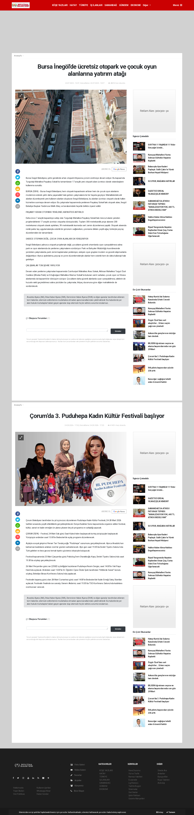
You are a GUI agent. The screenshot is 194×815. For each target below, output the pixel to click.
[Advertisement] (97, 32)
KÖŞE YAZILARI (60, 5)
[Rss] (39, 778)
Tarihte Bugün (135, 786)
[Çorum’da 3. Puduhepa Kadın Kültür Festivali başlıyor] (71, 469)
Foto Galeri (79, 765)
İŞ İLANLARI (96, 5)
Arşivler (78, 780)
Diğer (146, 5)
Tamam (171, 812)
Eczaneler (133, 780)
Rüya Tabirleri (163, 780)
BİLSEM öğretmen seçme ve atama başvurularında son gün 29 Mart (162, 346)
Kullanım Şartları (44, 788)
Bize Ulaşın (79, 791)
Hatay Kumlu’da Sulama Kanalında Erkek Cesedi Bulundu (159, 299)
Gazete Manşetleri (137, 798)
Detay (160, 812)
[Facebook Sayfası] (14, 778)
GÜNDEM (123, 5)
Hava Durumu (134, 770)
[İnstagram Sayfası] (24, 778)
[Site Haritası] (44, 778)
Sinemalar (133, 789)
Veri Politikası (19, 794)
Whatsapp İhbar (43, 791)
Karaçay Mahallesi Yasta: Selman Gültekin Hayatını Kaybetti (159, 158)
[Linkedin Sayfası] (34, 778)
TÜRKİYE (83, 5)
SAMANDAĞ (111, 5)
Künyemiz (79, 785)
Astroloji (161, 783)
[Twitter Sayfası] (19, 778)
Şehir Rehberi (134, 795)
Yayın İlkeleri (18, 791)
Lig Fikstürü (133, 783)
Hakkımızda (18, 788)
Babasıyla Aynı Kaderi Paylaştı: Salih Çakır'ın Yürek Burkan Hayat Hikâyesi (161, 169)
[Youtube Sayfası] (29, 778)
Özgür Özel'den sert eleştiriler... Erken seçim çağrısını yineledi (159, 323)
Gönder (118, 331)
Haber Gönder (43, 794)
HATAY (73, 5)
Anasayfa (18, 56)
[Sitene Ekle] (49, 778)
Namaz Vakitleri (135, 777)
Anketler (161, 773)
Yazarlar (78, 775)
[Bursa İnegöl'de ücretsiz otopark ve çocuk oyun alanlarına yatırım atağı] (71, 126)
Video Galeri (80, 770)
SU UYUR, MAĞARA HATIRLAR (161, 181)
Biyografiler (163, 777)
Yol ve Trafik (134, 773)
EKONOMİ (136, 5)
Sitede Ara (162, 770)
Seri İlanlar (133, 792)
